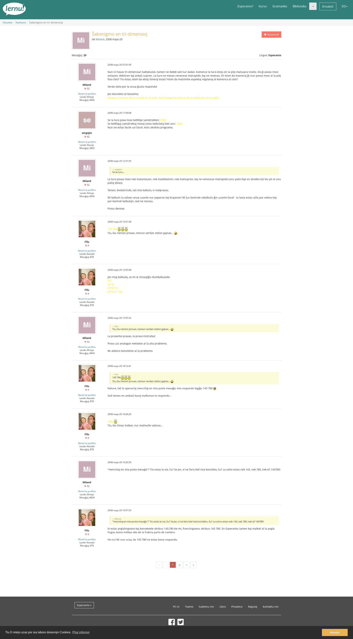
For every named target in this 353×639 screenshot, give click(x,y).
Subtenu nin (206, 606)
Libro (223, 606)
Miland (100, 39)
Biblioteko (299, 6)
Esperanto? (245, 6)
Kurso (263, 6)
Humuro (21, 22)
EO (344, 6)
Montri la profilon (87, 93)
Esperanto (83, 605)
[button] (313, 6)
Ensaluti (327, 6)
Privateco (237, 606)
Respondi (273, 34)
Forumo (7, 22)
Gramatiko (279, 6)
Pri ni (176, 606)
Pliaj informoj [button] (81, 632)
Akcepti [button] (335, 632)
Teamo (189, 606)
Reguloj (252, 606)
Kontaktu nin (271, 606)
